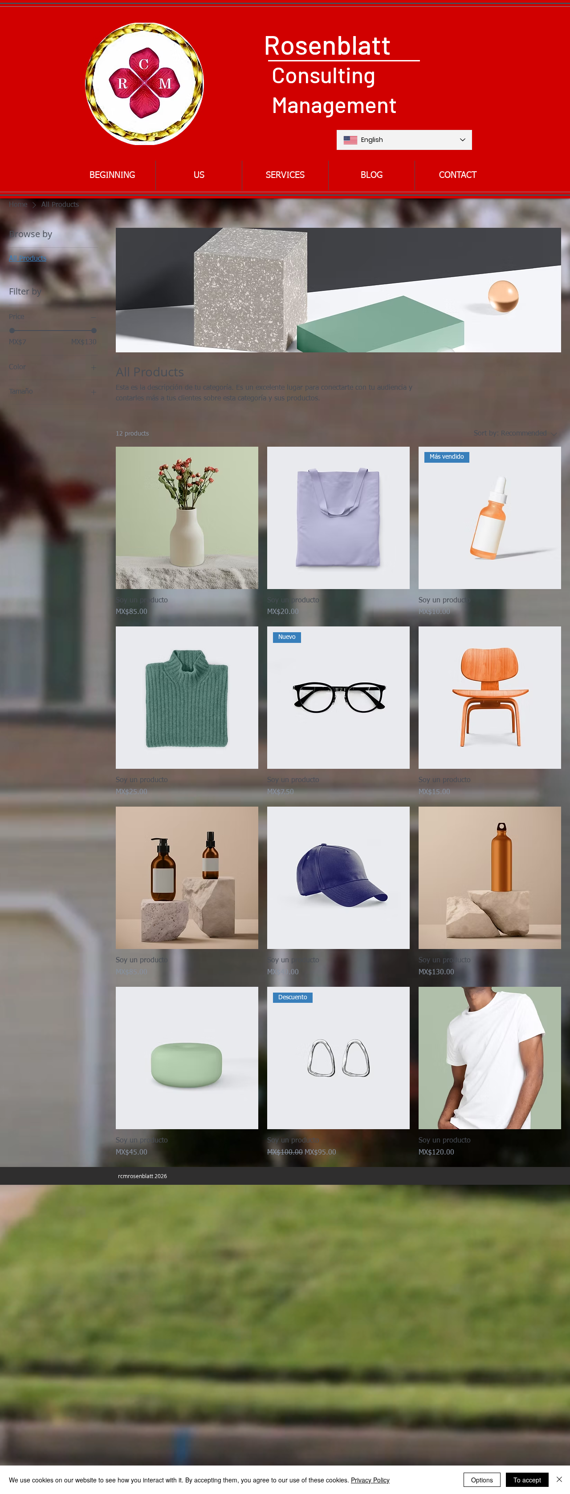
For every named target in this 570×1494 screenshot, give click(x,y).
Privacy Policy (370, 1479)
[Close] (559, 1480)
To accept (527, 1479)
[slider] (12, 330)
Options (482, 1479)
